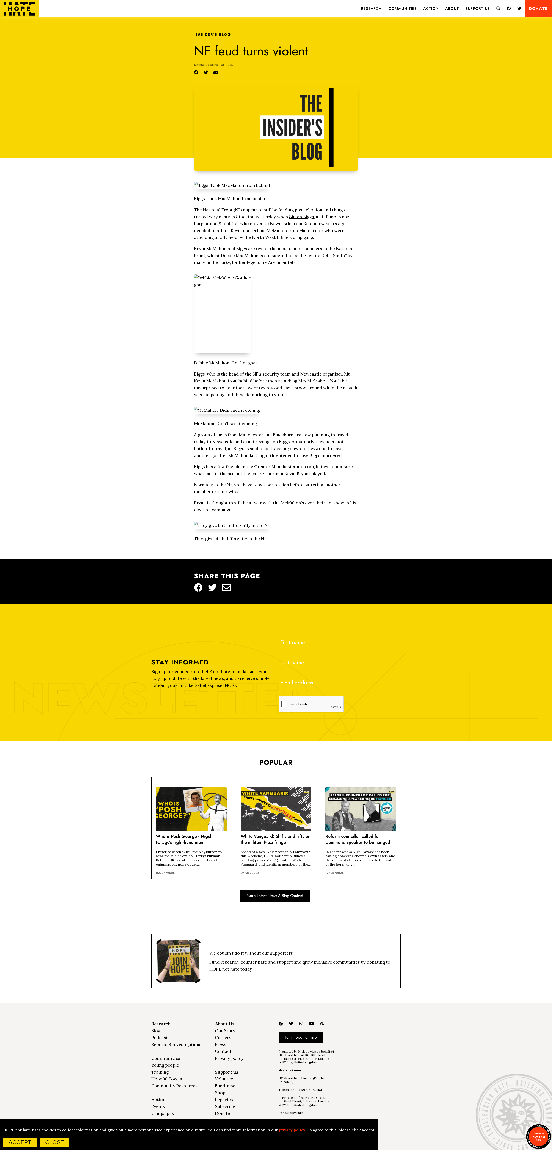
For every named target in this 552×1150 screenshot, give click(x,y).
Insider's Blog (213, 35)
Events (158, 1106)
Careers (223, 1037)
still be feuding (279, 209)
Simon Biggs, (302, 216)
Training (160, 1072)
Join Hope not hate (301, 1037)
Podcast (159, 1037)
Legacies (224, 1099)
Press (220, 1044)
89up (300, 1113)
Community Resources (174, 1085)
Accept (20, 1142)
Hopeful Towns (166, 1078)
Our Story (225, 1030)
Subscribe (225, 1106)
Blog (155, 1030)
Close (54, 1142)
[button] (371, 8)
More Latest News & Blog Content (275, 896)
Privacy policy (229, 1058)
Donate (538, 8)
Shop (220, 1092)
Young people (165, 1065)
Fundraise (225, 1085)
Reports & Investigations (176, 1044)
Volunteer (225, 1078)
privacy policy (292, 1129)
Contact (223, 1051)
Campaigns (162, 1113)
